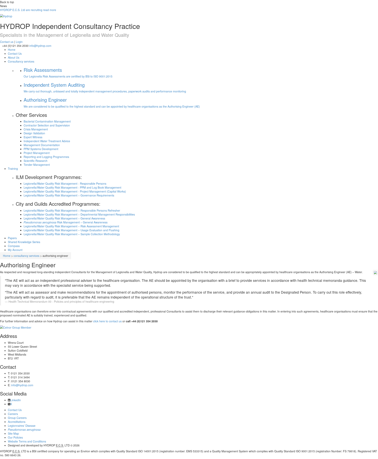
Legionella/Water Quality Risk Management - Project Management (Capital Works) (75, 191)
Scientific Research (35, 161)
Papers (12, 238)
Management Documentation (42, 145)
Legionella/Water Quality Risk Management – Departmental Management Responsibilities (79, 214)
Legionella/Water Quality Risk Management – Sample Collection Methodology (72, 234)
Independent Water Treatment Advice (47, 141)
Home (6, 256)
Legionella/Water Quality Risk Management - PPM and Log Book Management (72, 187)
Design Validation (34, 133)
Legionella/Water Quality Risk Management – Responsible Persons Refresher (72, 210)
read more (28, 10)
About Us (13, 57)
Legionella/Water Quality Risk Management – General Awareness (64, 218)
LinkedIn (15, 400)
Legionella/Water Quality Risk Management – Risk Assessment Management (71, 226)
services (21, 61)
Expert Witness (33, 137)
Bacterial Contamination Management (47, 121)
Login (19, 42)
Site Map (13, 433)
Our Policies (15, 437)
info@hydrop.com (40, 46)
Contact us (6, 42)
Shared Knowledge (24, 242)
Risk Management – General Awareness (65, 222)
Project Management (37, 153)
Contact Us (15, 53)
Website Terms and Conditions (27, 441)
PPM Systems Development (41, 149)
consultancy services (26, 256)
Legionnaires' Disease (21, 426)
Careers (13, 414)
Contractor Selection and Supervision (47, 125)
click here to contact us (107, 321)
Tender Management (37, 165)
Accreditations (16, 422)
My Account (15, 250)
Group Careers (17, 418)
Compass (14, 246)
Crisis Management (36, 129)
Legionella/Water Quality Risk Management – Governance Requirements (69, 195)
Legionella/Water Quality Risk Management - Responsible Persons (65, 183)
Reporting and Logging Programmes (46, 157)
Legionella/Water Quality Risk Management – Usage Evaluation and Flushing (71, 230)
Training (13, 169)
